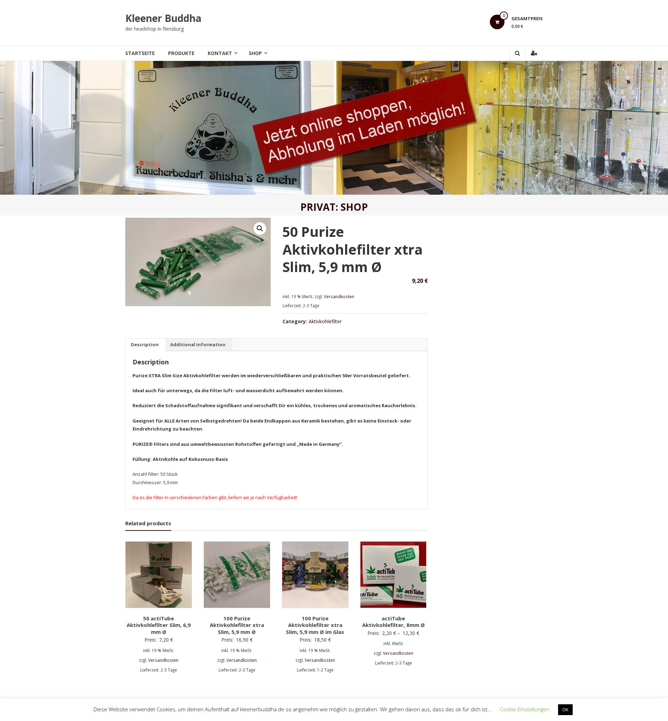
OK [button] (565, 709)
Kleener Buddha (163, 18)
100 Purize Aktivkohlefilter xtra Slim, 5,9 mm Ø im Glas (315, 625)
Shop (255, 53)
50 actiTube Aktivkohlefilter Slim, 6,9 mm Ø (159, 625)
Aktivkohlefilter (325, 321)
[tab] (145, 345)
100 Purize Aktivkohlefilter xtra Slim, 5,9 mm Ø (237, 625)
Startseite (140, 53)
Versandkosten (339, 296)
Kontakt (220, 53)
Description (145, 344)
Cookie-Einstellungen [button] (524, 709)
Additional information (197, 344)
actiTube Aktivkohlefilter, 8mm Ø (393, 622)
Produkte (181, 53)
